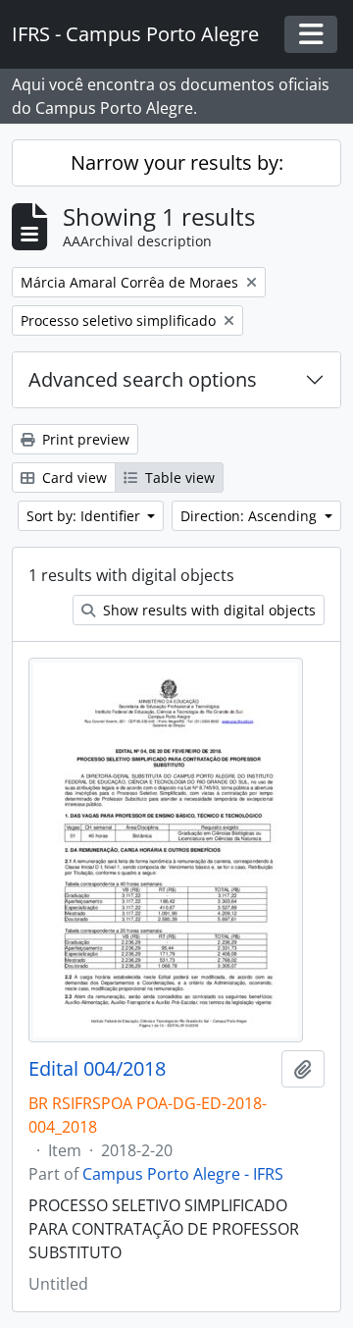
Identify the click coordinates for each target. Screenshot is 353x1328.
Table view (178, 477)
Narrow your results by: (177, 162)
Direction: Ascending (250, 515)
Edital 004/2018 (97, 1069)
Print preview (83, 439)
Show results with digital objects (207, 610)
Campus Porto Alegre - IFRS (182, 1174)
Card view (72, 477)
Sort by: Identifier (85, 515)
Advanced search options (142, 379)
